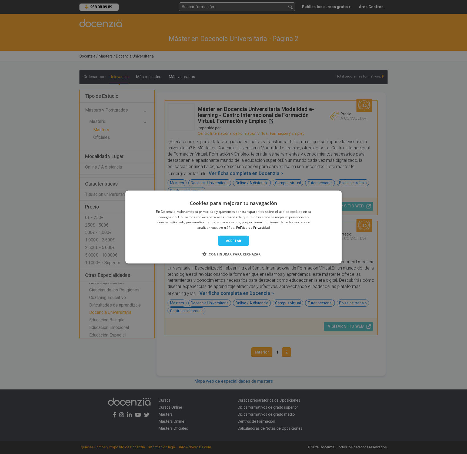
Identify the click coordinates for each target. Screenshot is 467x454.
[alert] (233, 227)
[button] (233, 254)
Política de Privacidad (253, 227)
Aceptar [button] (233, 240)
